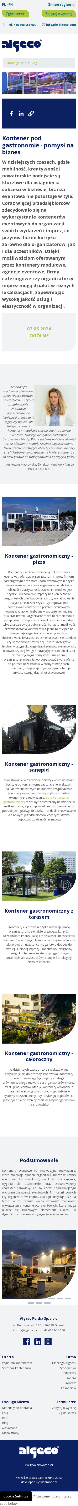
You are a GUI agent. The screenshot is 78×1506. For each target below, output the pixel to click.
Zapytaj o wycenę (58, 13)
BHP (5, 1418)
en (10, 4)
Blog (34, 63)
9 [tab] (31, 1303)
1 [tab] (10, 1298)
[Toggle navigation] (68, 45)
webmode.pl (49, 1482)
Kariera (71, 1378)
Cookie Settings (16, 1496)
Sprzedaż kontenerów (16, 1368)
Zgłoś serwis (15, 13)
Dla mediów (68, 1388)
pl (4, 4)
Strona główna (16, 63)
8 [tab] (68, 1298)
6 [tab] (51, 1298)
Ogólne (39, 335)
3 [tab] (27, 1298)
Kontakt (70, 1383)
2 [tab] (18, 1298)
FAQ (5, 1413)
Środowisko (68, 1368)
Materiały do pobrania (17, 1408)
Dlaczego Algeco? (64, 1363)
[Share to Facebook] (11, 113)
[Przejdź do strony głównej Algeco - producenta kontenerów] (22, 46)
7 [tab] (60, 1298)
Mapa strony (10, 1433)
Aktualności (9, 1428)
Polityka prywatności (39, 1465)
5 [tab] (43, 1298)
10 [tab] (39, 1303)
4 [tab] (35, 1298)
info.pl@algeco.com (61, 25)
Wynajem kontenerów (17, 1363)
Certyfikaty (69, 1373)
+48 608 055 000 (25, 25)
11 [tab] (47, 1303)
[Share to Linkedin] (21, 113)
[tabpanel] (39, 1264)
